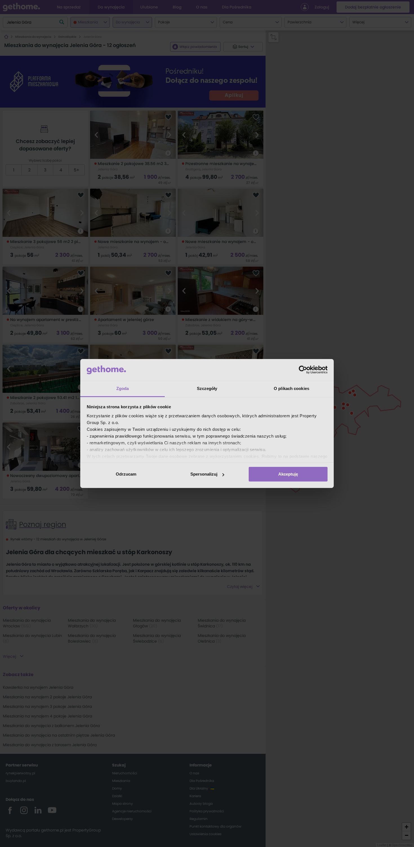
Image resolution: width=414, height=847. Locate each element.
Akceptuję (288, 474)
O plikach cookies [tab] (291, 388)
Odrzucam (126, 474)
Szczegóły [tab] (207, 388)
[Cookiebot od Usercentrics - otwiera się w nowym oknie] (303, 369)
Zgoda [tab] (122, 388)
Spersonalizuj (203, 474)
